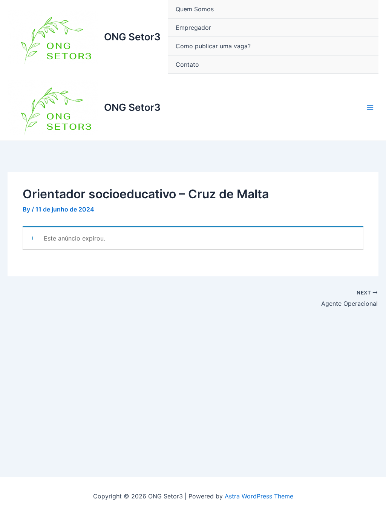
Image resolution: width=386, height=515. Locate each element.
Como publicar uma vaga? (213, 46)
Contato (187, 64)
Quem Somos (195, 9)
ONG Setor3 (132, 37)
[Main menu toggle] (370, 107)
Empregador (193, 27)
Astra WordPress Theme (259, 496)
